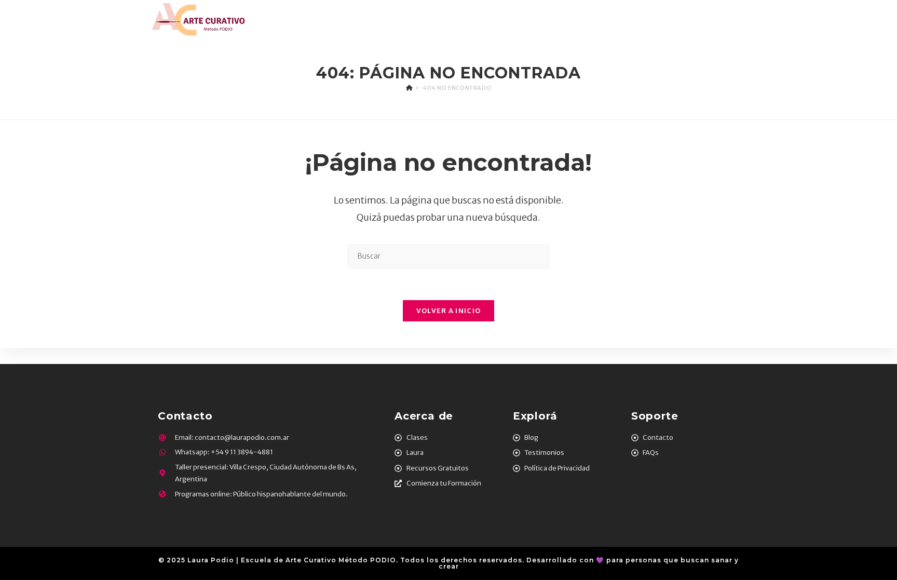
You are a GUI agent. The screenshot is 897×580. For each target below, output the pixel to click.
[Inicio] (409, 87)
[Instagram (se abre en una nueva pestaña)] (724, 19)
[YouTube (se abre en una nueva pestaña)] (755, 19)
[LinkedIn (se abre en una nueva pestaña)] (739, 19)
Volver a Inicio (448, 310)
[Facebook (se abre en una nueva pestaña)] (709, 19)
